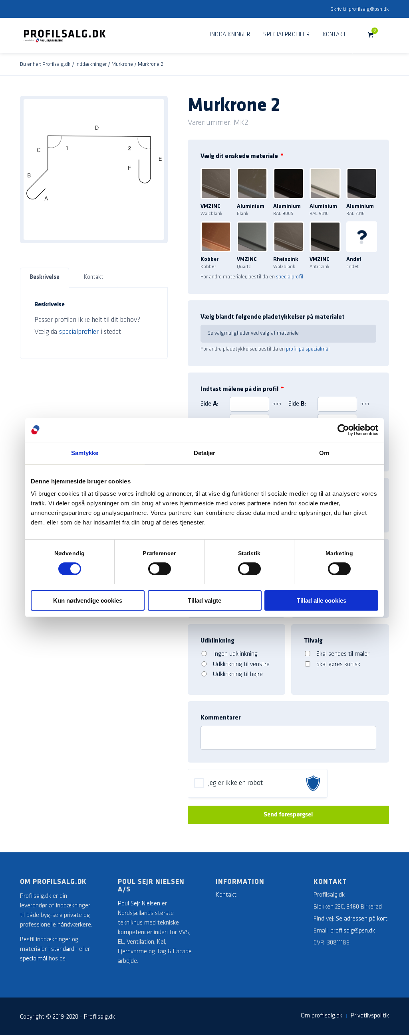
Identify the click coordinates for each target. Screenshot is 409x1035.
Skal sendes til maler (342, 654)
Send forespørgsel (288, 815)
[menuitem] (230, 35)
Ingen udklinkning (235, 654)
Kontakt (93, 277)
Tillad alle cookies (321, 600)
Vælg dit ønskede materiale (242, 156)
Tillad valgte (204, 600)
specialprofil (289, 277)
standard (62, 949)
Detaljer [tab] (205, 452)
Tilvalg (313, 641)
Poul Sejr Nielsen (139, 904)
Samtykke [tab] (85, 452)
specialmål (33, 959)
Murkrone (122, 64)
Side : (209, 404)
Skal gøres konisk (338, 664)
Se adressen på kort (361, 919)
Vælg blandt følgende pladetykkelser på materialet (273, 317)
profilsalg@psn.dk (369, 9)
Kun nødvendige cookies (87, 600)
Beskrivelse (45, 277)
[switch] (159, 568)
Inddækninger (91, 64)
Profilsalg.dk (56, 64)
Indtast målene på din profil (242, 389)
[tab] (44, 278)
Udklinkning (217, 641)
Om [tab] (324, 452)
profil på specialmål (308, 349)
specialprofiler (79, 332)
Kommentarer (221, 718)
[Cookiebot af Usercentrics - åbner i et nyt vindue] (343, 430)
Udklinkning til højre (238, 674)
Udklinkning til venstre (241, 664)
